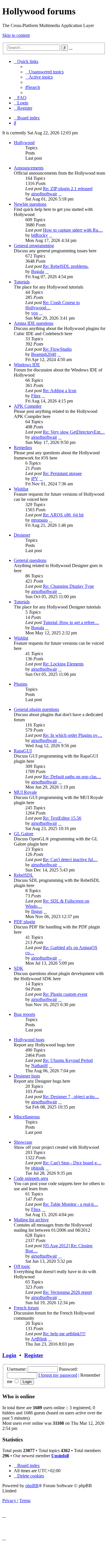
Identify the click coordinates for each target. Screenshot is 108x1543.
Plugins (20, 684)
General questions (30, 560)
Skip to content (16, 35)
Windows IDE (27, 364)
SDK (18, 968)
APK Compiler (27, 406)
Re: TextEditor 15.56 (62, 818)
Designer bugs (27, 1075)
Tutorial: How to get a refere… (71, 622)
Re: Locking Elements (63, 663)
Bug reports (24, 1014)
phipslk (37, 1168)
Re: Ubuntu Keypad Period (68, 1060)
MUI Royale (25, 792)
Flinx (36, 395)
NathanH (39, 1065)
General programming (34, 245)
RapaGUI (23, 750)
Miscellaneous (27, 1116)
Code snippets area (31, 1178)
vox (34, 312)
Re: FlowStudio (57, 349)
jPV (34, 478)
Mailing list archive (31, 1219)
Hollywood (24, 142)
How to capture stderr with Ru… (73, 230)
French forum (26, 1307)
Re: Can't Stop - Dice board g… (72, 1162)
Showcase (23, 1142)
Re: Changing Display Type (68, 586)
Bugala (37, 271)
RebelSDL (23, 875)
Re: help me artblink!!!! (64, 1333)
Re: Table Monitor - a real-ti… (70, 1204)
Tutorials (22, 281)
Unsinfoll (60, 1455)
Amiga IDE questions (33, 323)
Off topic (22, 1266)
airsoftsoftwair (44, 193)
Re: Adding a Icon (59, 390)
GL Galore (23, 833)
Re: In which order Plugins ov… (72, 735)
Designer (22, 535)
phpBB (32, 1485)
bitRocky (39, 235)
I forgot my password (57, 1375)
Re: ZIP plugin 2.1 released (67, 188)
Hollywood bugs (29, 1039)
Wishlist (21, 489)
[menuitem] (44, 71)
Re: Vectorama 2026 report (67, 1292)
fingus (36, 911)
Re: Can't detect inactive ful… (70, 859)
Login (9, 1355)
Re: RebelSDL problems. (66, 266)
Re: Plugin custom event (65, 994)
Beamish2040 (43, 354)
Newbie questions (30, 204)
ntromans (39, 520)
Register (33, 1355)
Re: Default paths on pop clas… (72, 776)
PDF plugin (24, 921)
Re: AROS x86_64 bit (63, 514)
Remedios (23, 447)
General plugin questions (36, 709)
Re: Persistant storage (62, 473)
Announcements (28, 167)
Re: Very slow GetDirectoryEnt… (74, 432)
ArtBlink (39, 1338)
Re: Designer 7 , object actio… (71, 1096)
